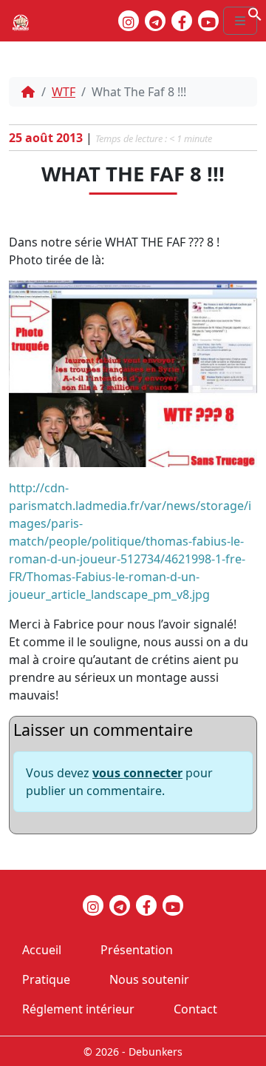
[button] (255, 12)
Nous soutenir (149, 979)
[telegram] (155, 20)
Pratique (46, 979)
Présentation (136, 950)
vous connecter (137, 773)
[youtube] (208, 20)
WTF (63, 92)
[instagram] (128, 20)
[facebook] (181, 20)
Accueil (41, 950)
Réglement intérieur (78, 1009)
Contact (195, 1009)
